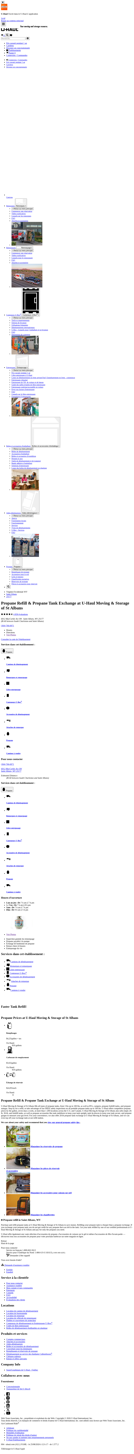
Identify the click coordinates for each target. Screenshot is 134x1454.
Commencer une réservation (22, 253)
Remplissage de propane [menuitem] (20, 572)
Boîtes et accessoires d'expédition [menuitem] (24, 456)
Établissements (15, 1440)
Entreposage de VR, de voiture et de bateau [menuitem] (28, 382)
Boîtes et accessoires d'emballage (45, 446)
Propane (17, 567)
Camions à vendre (13, 753)
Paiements (10, 1290)
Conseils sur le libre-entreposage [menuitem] (23, 394)
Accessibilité (11, 1297)
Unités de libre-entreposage (17, 1326)
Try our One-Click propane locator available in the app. (24, 1012)
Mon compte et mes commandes (19, 1288)
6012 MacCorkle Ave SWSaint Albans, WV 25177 (11, 770)
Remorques (20, 206)
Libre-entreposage (13, 690)
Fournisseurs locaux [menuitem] (19, 521)
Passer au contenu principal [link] (12, 21)
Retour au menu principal (23, 209)
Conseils (9, 1293)
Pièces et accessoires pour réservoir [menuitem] (24, 584)
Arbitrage (10, 1428)
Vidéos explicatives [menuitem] (19, 214)
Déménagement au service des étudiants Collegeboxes (29, 1354)
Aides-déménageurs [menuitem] (13, 513)
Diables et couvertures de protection (21, 1320)
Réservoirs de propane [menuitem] (20, 581)
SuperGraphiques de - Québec (22, 1370)
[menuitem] (72, 253)
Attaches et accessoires (15, 1342)
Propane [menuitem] (9, 567)
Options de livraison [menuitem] (19, 323)
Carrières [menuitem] (10, 45)
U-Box (30, 315)
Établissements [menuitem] (14, 50)
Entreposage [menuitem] (11, 367)
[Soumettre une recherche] (28, 38)
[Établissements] (11, 35)
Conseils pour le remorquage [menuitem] (22, 258)
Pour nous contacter (14, 1283)
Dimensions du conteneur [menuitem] (21, 335)
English (9, 1270)
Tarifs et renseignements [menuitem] (20, 320)
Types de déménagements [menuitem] (21, 528)
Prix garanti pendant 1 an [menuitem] (16, 43)
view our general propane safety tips (63, 1122)
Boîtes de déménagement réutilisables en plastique (26, 1328)
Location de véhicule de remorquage (21, 1318)
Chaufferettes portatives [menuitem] (20, 579)
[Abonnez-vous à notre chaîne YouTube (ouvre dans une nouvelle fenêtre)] (8, 1414)
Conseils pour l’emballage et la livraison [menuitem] (30, 330)
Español (9, 1272)
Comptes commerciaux (15, 1339)
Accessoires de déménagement (18, 714)
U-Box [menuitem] (13, 315)
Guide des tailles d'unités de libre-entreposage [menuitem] (28, 385)
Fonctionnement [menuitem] (17, 523)
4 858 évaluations (20, 614)
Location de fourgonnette (16, 1313)
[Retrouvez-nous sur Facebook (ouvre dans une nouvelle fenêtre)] (8, 1395)
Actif (3, 18)
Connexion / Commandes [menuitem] (16, 55)
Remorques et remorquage (16, 677)
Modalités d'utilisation (15, 1433)
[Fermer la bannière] (3, 2)
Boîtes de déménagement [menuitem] (21, 451)
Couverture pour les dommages (19, 1349)
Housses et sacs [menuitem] (17, 459)
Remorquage (11, 248)
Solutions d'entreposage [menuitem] (20, 466)
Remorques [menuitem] (10, 206)
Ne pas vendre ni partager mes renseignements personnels (30, 1437)
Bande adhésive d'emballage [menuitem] (22, 463)
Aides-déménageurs (30, 513)
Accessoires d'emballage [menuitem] (20, 454)
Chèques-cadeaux (13, 1356)
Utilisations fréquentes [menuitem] (20, 325)
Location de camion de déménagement (22, 1311)
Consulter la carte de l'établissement (15, 639)
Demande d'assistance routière (16, 1265)
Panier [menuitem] (12, 53)
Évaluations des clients (15, 1300)
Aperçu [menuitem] (14, 518)
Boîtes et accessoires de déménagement (22, 1346)
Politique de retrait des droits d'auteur (21, 1435)
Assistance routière (14, 1285)
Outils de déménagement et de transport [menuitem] (26, 461)
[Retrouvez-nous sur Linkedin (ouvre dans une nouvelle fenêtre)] (8, 1407)
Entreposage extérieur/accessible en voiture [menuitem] (27, 387)
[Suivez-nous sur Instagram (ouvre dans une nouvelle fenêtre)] (8, 1399)
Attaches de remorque (15, 727)
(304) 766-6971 (7, 626)
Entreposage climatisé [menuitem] (20, 380)
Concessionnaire (13, 1386)
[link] (30, 29)
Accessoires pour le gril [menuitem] (20, 574)
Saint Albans (11, 594)
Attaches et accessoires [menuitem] (20, 221)
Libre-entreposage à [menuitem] (22, 375)
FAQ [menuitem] (13, 218)
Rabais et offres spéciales (16, 1359)
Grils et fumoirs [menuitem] (17, 577)
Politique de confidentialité (17, 1430)
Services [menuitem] (15, 525)
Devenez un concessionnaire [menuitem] (18, 48)
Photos (11, 635)
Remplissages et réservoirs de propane (22, 1351)
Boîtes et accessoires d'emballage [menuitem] (18, 446)
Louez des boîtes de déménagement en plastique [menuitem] (29, 468)
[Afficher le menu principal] (3, 24)
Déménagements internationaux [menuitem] (23, 327)
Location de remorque (15, 1316)
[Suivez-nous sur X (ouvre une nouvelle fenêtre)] (8, 1410)
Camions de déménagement (17, 664)
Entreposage (22, 368)
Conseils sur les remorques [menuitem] (21, 216)
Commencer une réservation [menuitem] (22, 211)
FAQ (8, 1295)
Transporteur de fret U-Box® (18, 1389)
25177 (9, 596)
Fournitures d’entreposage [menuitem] (21, 397)
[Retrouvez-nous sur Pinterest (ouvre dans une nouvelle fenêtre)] (8, 1403)
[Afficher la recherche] (7, 35)
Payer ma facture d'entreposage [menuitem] (23, 389)
